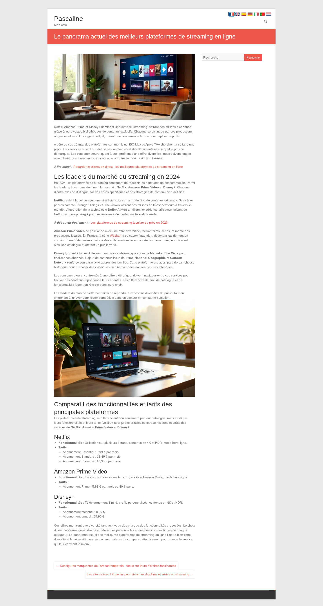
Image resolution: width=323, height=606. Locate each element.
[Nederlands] (268, 14)
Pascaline (68, 18)
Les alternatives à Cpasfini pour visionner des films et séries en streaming (140, 574)
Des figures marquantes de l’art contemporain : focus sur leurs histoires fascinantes (116, 565)
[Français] (231, 14)
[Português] (262, 14)
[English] (237, 14)
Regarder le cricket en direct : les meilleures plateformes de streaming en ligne (128, 166)
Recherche (253, 57)
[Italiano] (256, 14)
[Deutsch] (250, 14)
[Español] (244, 14)
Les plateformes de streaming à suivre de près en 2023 (129, 222)
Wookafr (116, 235)
